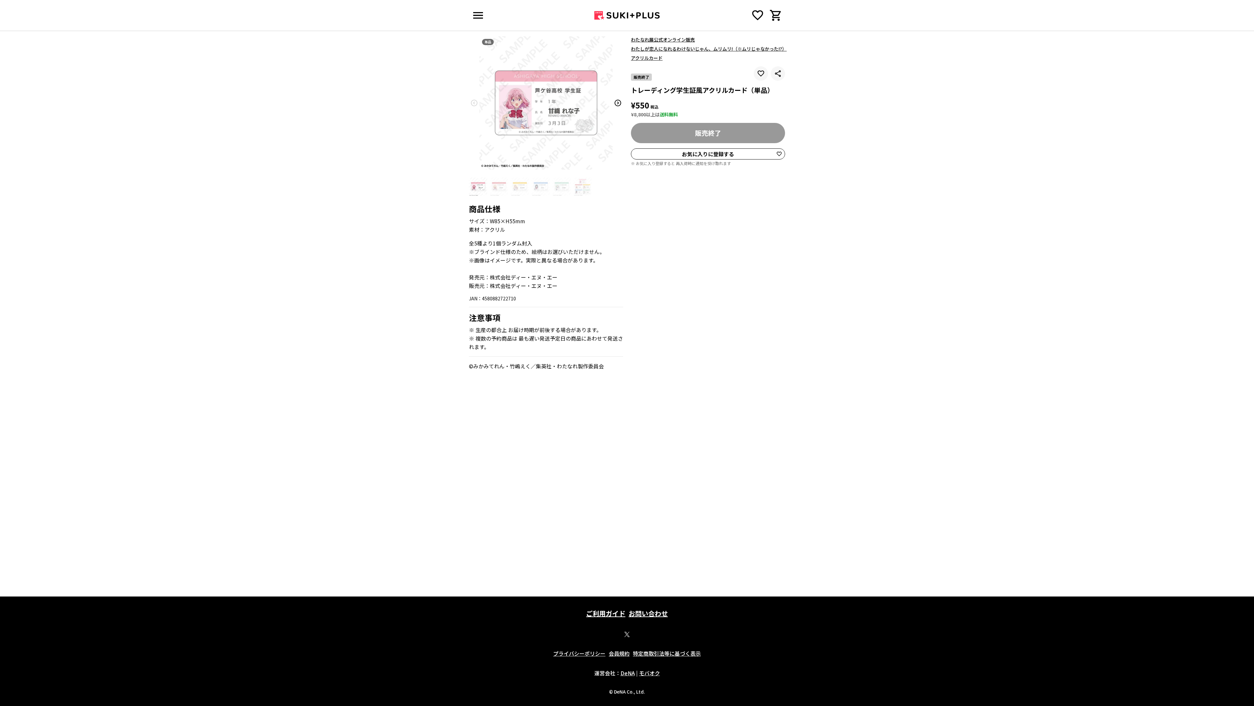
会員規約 (619, 653)
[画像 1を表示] (478, 186)
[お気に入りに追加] (761, 73)
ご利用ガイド (605, 613)
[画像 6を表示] (582, 186)
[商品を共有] (778, 73)
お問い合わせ (648, 613)
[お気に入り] (757, 15)
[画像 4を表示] (541, 186)
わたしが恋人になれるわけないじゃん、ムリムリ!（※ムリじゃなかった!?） (708, 48)
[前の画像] (474, 103)
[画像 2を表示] (499, 186)
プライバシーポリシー (579, 653)
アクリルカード (647, 58)
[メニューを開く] (478, 15)
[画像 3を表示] (520, 186)
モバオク (649, 673)
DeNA (627, 673)
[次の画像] (618, 103)
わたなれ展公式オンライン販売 (663, 39)
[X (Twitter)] (627, 634)
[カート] (775, 15)
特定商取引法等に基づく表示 (667, 653)
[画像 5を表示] (562, 186)
